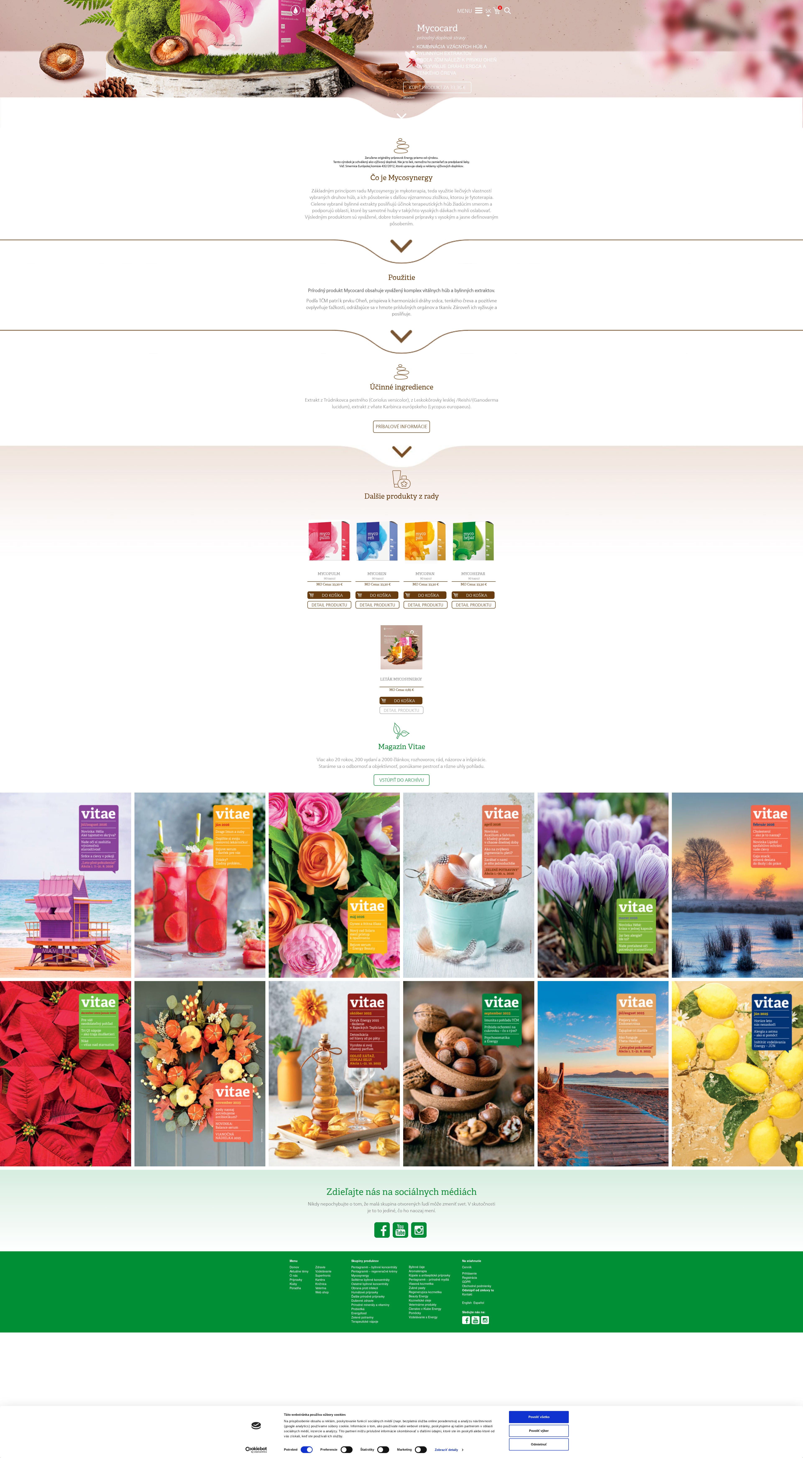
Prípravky (296, 1279)
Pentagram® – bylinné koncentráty (374, 1267)
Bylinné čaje (417, 1267)
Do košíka (332, 595)
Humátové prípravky (364, 1292)
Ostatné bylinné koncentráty (369, 1284)
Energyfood (359, 1313)
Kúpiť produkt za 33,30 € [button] (437, 87)
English (467, 1302)
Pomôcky (415, 1313)
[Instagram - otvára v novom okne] (485, 1320)
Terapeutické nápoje (364, 1321)
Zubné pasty (417, 1288)
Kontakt (467, 1294)
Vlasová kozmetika (421, 1283)
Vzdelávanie (323, 1271)
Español (478, 1302)
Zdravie (320, 1267)
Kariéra (320, 1279)
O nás (294, 1275)
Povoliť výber (539, 1430)
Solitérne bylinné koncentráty (370, 1279)
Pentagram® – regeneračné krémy (374, 1271)
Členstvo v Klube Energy (425, 1309)
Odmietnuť (539, 1444)
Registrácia (469, 1277)
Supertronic (323, 1275)
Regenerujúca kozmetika (425, 1292)
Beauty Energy (418, 1296)
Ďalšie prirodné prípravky (368, 1296)
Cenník (467, 1267)
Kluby (293, 1284)
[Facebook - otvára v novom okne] (466, 1320)
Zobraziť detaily (446, 1450)
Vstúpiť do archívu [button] (401, 780)
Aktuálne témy (299, 1271)
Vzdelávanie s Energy (423, 1317)
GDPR (466, 1282)
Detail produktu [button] (329, 604)
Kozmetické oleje (420, 1300)
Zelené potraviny (362, 1317)
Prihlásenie (469, 1273)
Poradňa (295, 1288)
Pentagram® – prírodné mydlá (429, 1279)
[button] (464, 11)
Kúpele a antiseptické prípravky (429, 1275)
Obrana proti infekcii (364, 1288)
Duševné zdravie (362, 1300)
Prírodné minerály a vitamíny (370, 1305)
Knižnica (320, 1284)
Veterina (320, 1288)
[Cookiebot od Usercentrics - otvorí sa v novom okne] (256, 1450)
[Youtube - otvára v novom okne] (475, 1320)
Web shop (322, 1292)
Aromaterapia (418, 1271)
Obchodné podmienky (476, 1286)
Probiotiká (357, 1309)
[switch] (347, 1449)
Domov (294, 1267)
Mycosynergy (360, 1275)
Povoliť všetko (539, 1417)
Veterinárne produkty (422, 1304)
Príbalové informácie (401, 426)
